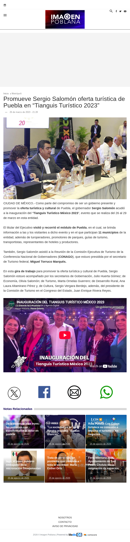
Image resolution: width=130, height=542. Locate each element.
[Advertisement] (65, 60)
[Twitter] (120, 11)
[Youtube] (125, 11)
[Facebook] (116, 11)
